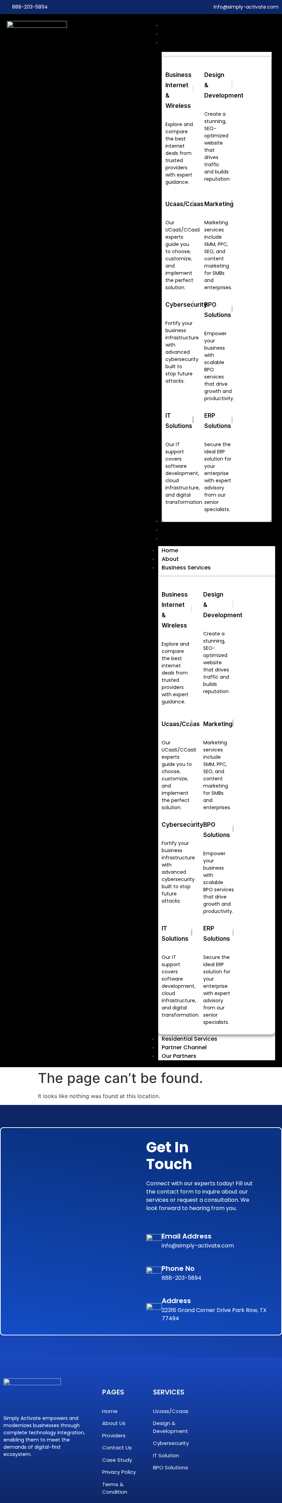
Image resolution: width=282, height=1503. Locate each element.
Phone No (178, 1268)
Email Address (186, 1236)
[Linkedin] (25, 1475)
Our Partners (179, 1056)
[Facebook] (8, 1475)
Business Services (186, 568)
